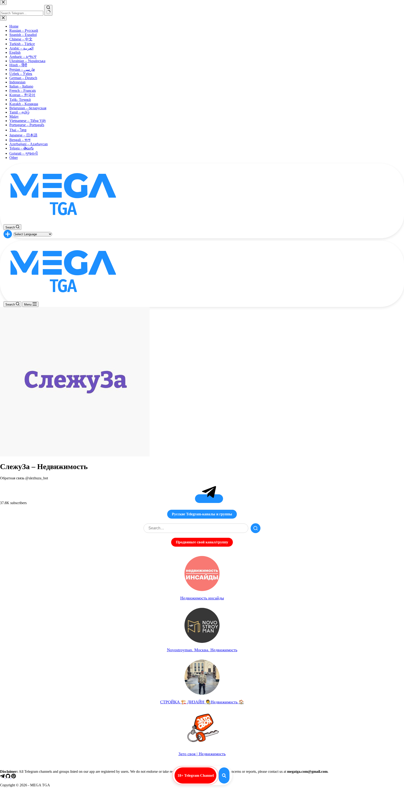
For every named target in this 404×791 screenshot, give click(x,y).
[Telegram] (3, 777)
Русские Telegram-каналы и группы (202, 514)
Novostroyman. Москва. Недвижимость (202, 650)
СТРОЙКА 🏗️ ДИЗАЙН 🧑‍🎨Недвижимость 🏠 (202, 702)
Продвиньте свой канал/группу (202, 542)
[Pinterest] (13, 777)
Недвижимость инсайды (202, 598)
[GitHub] (8, 777)
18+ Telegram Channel (195, 775)
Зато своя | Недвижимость (202, 754)
